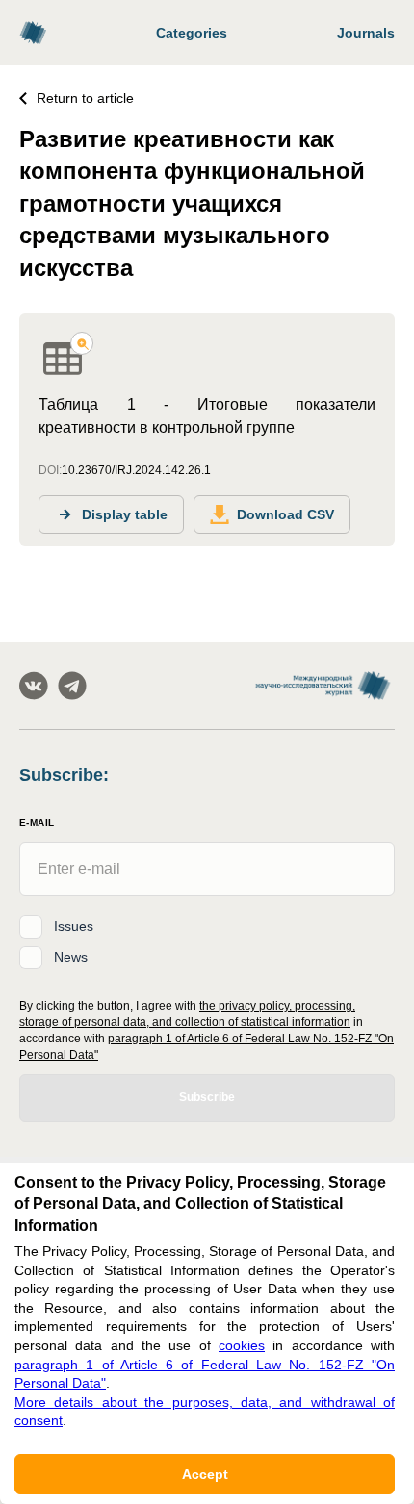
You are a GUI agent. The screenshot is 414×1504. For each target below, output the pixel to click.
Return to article (85, 98)
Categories (191, 32)
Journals (366, 32)
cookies (242, 1345)
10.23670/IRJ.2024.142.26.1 (136, 470)
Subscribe (207, 1097)
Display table (125, 514)
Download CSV (285, 514)
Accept (205, 1474)
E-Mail (36, 822)
